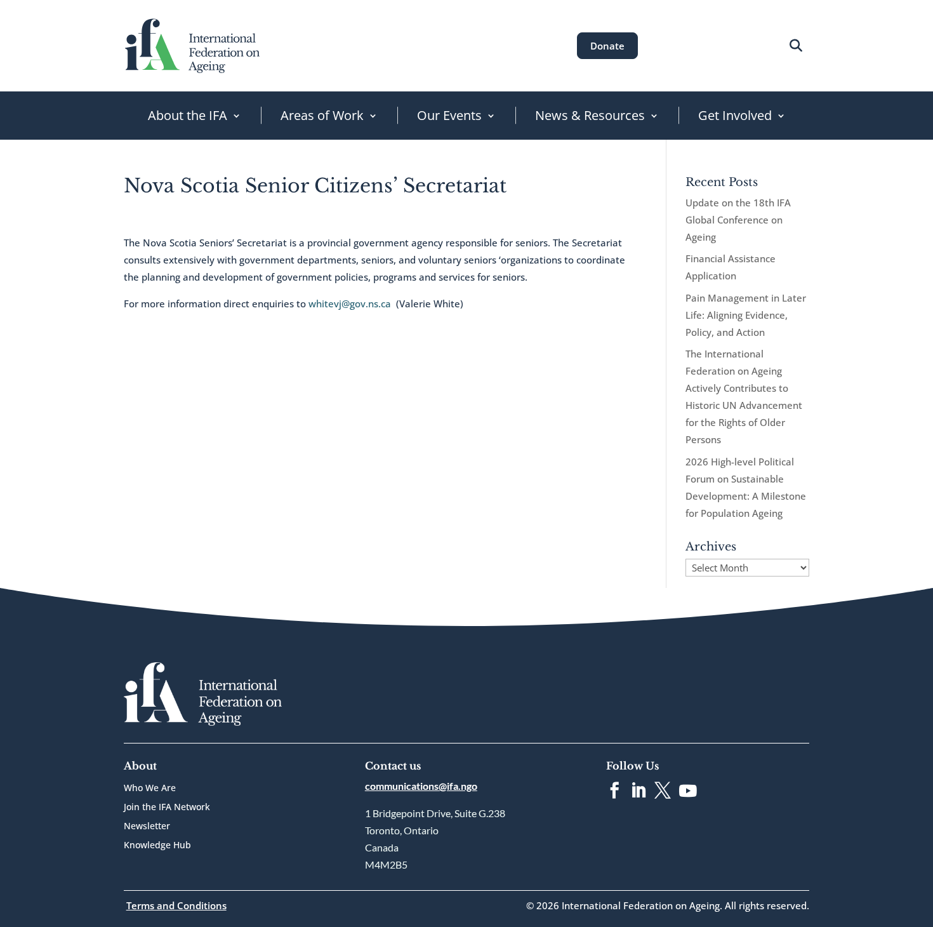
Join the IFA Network (167, 808)
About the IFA (187, 115)
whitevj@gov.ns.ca (349, 303)
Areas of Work (322, 115)
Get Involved (735, 115)
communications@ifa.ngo (421, 786)
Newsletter (147, 827)
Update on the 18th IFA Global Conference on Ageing (738, 219)
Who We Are (150, 789)
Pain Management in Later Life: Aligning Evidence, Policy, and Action (745, 314)
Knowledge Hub (157, 846)
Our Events (449, 115)
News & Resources (590, 115)
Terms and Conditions (176, 905)
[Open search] (795, 45)
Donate (607, 45)
